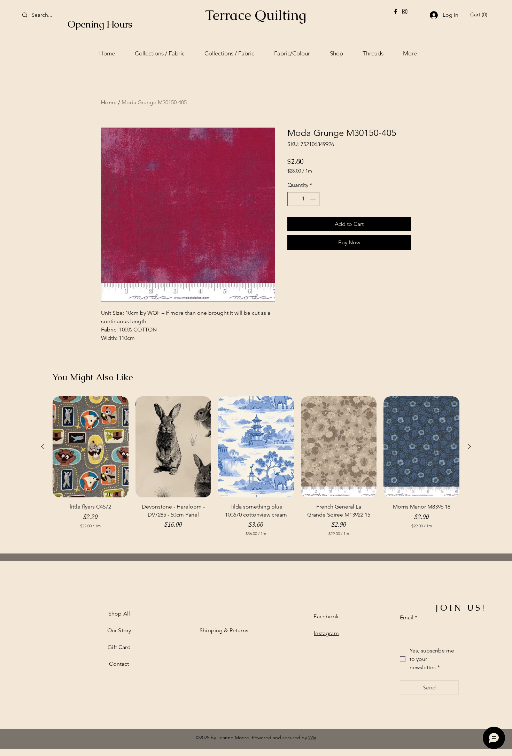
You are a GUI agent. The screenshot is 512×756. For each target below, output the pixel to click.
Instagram (326, 633)
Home (109, 102)
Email (408, 617)
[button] (479, 15)
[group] (256, 469)
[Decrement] (293, 199)
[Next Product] (469, 446)
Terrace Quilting (255, 15)
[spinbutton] (303, 199)
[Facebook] (395, 11)
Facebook (326, 616)
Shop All (119, 613)
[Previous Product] (42, 446)
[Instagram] (404, 11)
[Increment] (313, 199)
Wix (312, 737)
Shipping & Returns (224, 630)
